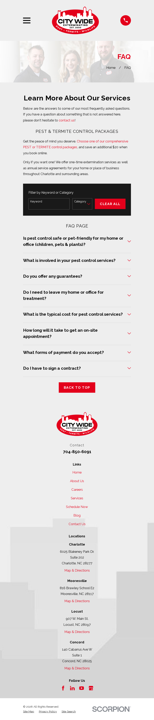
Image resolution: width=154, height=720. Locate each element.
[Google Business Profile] (91, 688)
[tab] (77, 244)
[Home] (75, 20)
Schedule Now (77, 507)
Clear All (110, 204)
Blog (77, 515)
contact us (67, 120)
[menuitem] (28, 711)
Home (77, 472)
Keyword (36, 201)
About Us (77, 481)
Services (77, 498)
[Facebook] (63, 688)
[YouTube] (81, 688)
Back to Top (77, 388)
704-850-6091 (77, 451)
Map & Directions (77, 570)
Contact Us (77, 524)
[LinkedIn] (72, 688)
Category (80, 201)
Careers (77, 490)
